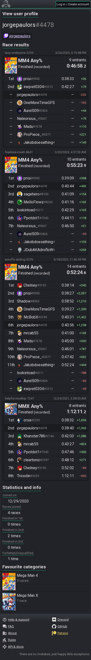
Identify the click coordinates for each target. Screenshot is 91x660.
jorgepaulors (20, 36)
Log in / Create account (73, 4)
